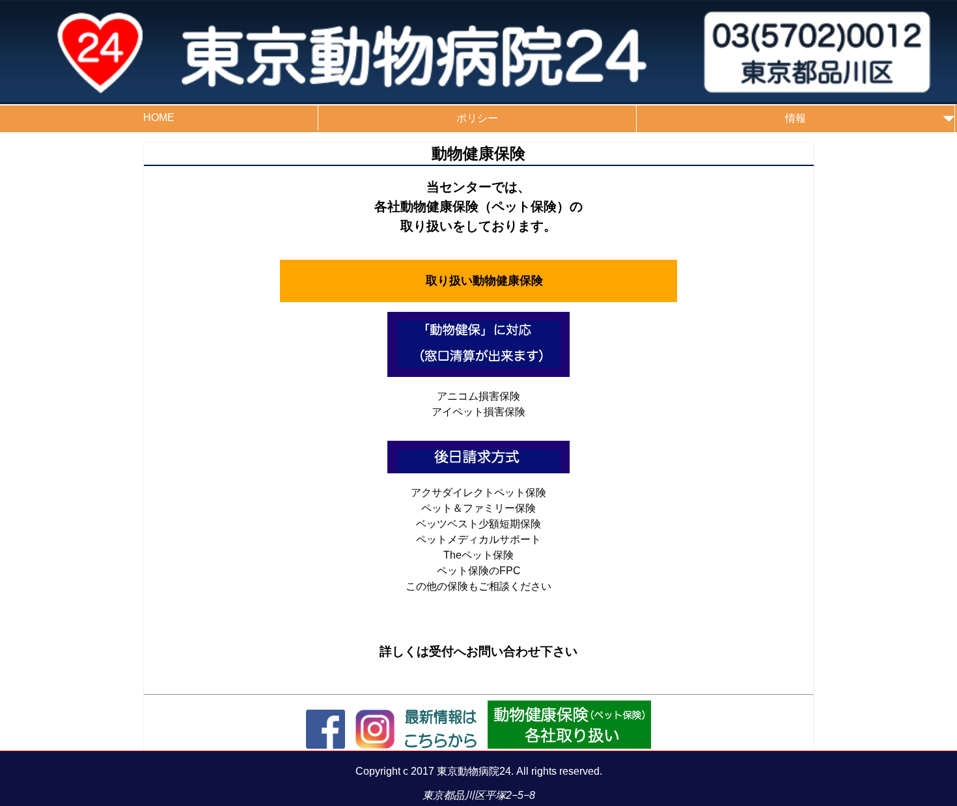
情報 (795, 118)
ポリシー (477, 118)
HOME (158, 117)
